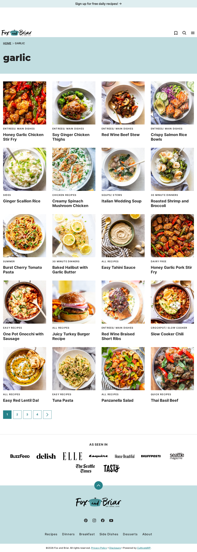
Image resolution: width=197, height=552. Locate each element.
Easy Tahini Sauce (118, 267)
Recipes (51, 534)
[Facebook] (102, 520)
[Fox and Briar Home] (17, 33)
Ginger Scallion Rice (21, 201)
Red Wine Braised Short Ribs (118, 336)
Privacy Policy (99, 547)
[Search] (184, 33)
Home (7, 43)
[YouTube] (111, 520)
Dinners (68, 534)
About (147, 534)
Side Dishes (109, 534)
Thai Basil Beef (164, 400)
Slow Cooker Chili (167, 334)
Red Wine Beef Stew (121, 134)
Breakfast (87, 534)
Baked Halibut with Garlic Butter (70, 269)
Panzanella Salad (118, 400)
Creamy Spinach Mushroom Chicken (70, 203)
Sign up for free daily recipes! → (98, 4)
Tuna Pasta (62, 400)
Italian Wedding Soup (122, 201)
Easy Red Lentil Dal (21, 400)
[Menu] (193, 33)
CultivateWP (144, 547)
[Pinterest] (86, 520)
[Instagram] (94, 520)
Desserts (130, 534)
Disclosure (115, 547)
